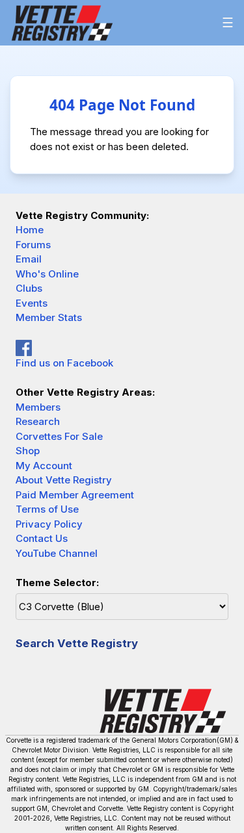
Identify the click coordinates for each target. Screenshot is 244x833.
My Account (44, 465)
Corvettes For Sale (59, 436)
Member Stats (49, 317)
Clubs (29, 288)
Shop (28, 450)
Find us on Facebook (64, 363)
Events (31, 303)
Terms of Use (47, 509)
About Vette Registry (64, 480)
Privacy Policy (49, 524)
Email (29, 259)
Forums (33, 244)
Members (38, 407)
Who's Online (47, 274)
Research (38, 421)
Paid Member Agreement (75, 495)
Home (30, 230)
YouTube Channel (57, 553)
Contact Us (42, 538)
